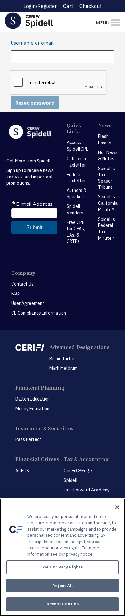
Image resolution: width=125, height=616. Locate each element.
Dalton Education (32, 399)
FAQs (16, 294)
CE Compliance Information (38, 313)
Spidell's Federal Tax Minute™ (106, 228)
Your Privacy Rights (62, 567)
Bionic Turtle (61, 358)
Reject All (62, 585)
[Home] (42, 20)
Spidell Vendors (75, 210)
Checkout (90, 6)
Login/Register (40, 6)
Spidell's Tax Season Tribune (106, 178)
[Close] (117, 507)
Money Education (32, 409)
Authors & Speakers (77, 193)
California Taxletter (76, 162)
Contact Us (22, 284)
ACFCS (22, 470)
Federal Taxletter (76, 178)
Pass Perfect (28, 439)
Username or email (33, 43)
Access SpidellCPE (77, 146)
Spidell (71, 480)
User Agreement (27, 303)
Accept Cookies (62, 604)
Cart (68, 6)
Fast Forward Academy (87, 490)
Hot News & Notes (108, 156)
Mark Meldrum (63, 368)
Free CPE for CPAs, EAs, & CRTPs (76, 232)
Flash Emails (104, 140)
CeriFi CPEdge (78, 470)
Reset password (34, 103)
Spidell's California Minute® (108, 203)
